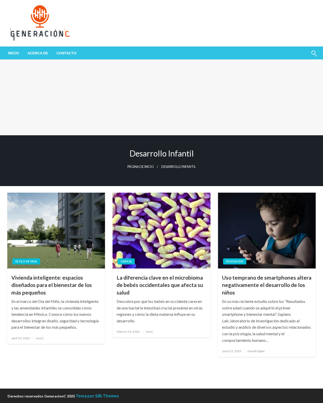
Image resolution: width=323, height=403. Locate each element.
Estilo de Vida (26, 261)
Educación (234, 261)
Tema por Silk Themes (97, 395)
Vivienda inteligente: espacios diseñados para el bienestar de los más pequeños (51, 285)
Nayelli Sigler (256, 351)
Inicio (13, 53)
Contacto (66, 53)
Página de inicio (140, 167)
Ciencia (126, 261)
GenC (40, 338)
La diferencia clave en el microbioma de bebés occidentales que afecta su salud (160, 285)
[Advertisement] (161, 97)
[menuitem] (13, 53)
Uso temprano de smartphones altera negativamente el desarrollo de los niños (266, 285)
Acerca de (38, 53)
